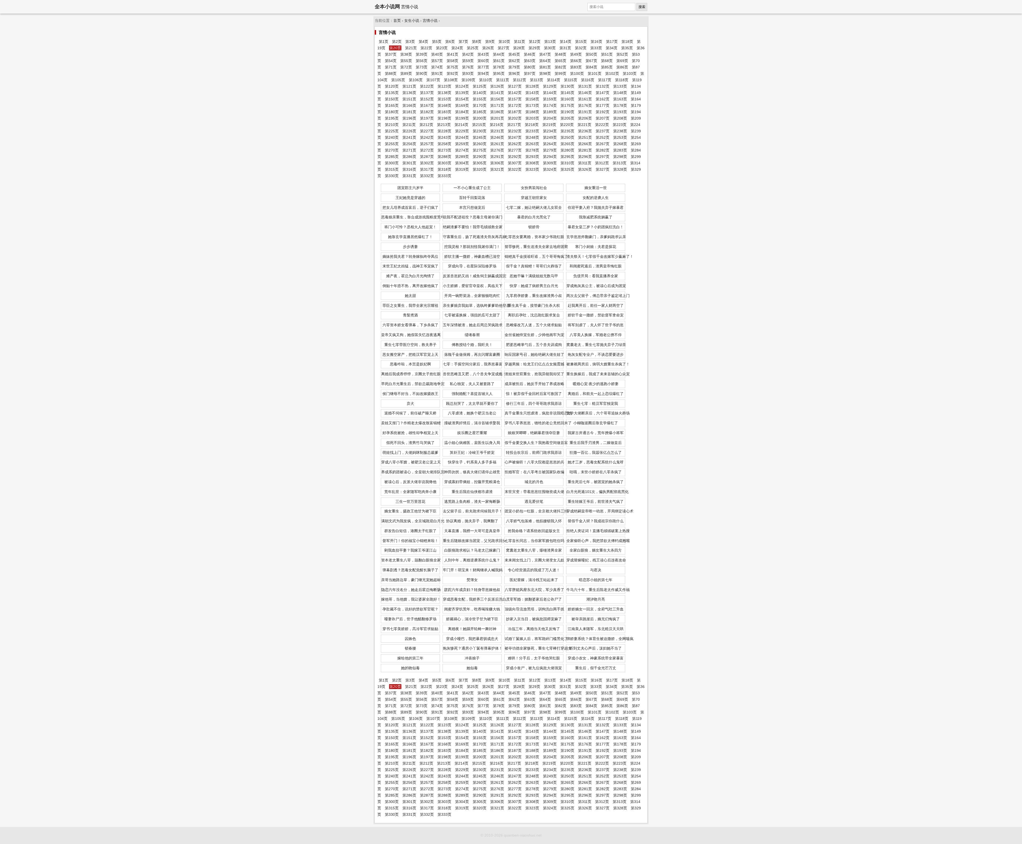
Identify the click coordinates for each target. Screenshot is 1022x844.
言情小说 (430, 21)
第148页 (620, 93)
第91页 (437, 73)
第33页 (596, 48)
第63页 (529, 61)
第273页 (444, 150)
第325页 (567, 169)
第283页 (620, 150)
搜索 (641, 7)
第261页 (497, 144)
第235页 (567, 131)
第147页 (602, 93)
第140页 (480, 93)
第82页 (560, 67)
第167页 (427, 105)
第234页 (550, 131)
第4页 (423, 41)
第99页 (560, 73)
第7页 (463, 41)
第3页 (410, 41)
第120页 (392, 86)
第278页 (532, 150)
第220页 (567, 125)
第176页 (585, 105)
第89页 (406, 73)
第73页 (421, 67)
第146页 (585, 93)
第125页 (480, 86)
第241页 (409, 137)
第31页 (565, 48)
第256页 (409, 144)
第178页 (620, 105)
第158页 (532, 99)
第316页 (409, 169)
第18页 (627, 41)
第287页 (427, 156)
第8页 (476, 41)
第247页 (515, 137)
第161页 (585, 99)
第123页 (444, 86)
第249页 (550, 137)
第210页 (392, 125)
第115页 (570, 80)
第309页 (550, 163)
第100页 (577, 73)
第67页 (591, 61)
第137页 (427, 93)
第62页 (514, 61)
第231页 (497, 131)
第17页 (612, 41)
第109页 (468, 80)
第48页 (560, 54)
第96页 (514, 73)
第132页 (602, 86)
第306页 (497, 163)
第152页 (427, 99)
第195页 (392, 118)
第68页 (607, 61)
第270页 (392, 150)
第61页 (499, 61)
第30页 (550, 48)
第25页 (473, 48)
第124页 (462, 86)
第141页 (497, 93)
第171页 (497, 105)
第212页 (426, 125)
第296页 (585, 156)
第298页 (620, 156)
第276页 (497, 150)
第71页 (391, 67)
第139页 (462, 93)
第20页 (395, 48)
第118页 (621, 80)
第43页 (483, 54)
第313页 (620, 163)
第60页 (483, 61)
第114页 (553, 80)
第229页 (462, 131)
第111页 (502, 80)
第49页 (576, 54)
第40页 (437, 54)
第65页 (560, 61)
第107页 (433, 80)
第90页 (421, 73)
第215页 (479, 125)
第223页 (620, 125)
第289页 (462, 156)
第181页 (409, 112)
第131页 (585, 86)
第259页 (462, 144)
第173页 (532, 105)
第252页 (602, 137)
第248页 (532, 137)
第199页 (462, 118)
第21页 (411, 48)
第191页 (585, 112)
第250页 (567, 137)
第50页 (591, 54)
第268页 (620, 144)
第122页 (427, 86)
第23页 (442, 48)
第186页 (497, 112)
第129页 (550, 86)
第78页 (499, 67)
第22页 (426, 48)
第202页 (515, 118)
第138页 (444, 93)
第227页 (427, 131)
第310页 (567, 163)
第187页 (515, 112)
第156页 (497, 99)
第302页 (427, 163)
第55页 (406, 61)
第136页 (409, 93)
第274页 (462, 150)
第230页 (480, 131)
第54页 (391, 61)
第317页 (427, 169)
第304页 (462, 163)
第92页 (452, 73)
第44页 (499, 54)
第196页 (409, 118)
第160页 (567, 99)
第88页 (391, 73)
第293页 (532, 156)
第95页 (499, 73)
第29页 (534, 48)
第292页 (515, 156)
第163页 (620, 99)
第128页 (532, 86)
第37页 (391, 54)
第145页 (567, 93)
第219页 (549, 125)
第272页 (427, 150)
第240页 (392, 137)
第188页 (532, 112)
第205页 (567, 118)
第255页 (392, 144)
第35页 (627, 48)
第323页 (532, 169)
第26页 (488, 48)
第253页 (620, 137)
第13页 (550, 41)
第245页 (480, 137)
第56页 (421, 61)
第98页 (545, 73)
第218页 (532, 125)
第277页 (515, 150)
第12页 (535, 41)
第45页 (514, 54)
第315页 (392, 169)
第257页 (427, 144)
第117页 (604, 80)
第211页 (409, 125)
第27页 (503, 48)
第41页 (452, 54)
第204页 (550, 118)
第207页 (602, 118)
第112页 (519, 80)
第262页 (515, 144)
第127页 (515, 86)
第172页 (515, 105)
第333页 (444, 176)
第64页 (545, 61)
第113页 (536, 80)
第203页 (532, 118)
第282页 (602, 150)
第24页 (457, 48)
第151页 (409, 99)
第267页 (602, 144)
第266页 (585, 144)
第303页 (444, 163)
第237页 (602, 131)
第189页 (550, 112)
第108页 (451, 80)
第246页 (497, 137)
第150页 (392, 99)
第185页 (480, 112)
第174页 (550, 105)
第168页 (444, 105)
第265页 (567, 144)
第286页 (409, 156)
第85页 (607, 67)
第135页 (392, 93)
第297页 (602, 156)
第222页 (602, 125)
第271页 (409, 150)
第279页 (550, 150)
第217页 (514, 125)
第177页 (602, 105)
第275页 (480, 150)
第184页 (462, 112)
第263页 (532, 144)
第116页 (587, 80)
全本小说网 (387, 6)
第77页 (483, 67)
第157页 (515, 99)
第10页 (504, 41)
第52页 (622, 54)
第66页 (576, 61)
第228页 (444, 131)
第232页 (515, 131)
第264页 (550, 144)
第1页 (383, 41)
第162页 (602, 99)
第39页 (421, 54)
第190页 (567, 112)
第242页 (427, 137)
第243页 (444, 137)
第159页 (550, 99)
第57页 (437, 61)
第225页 (392, 131)
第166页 (409, 105)
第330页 (392, 176)
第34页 (611, 48)
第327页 (602, 169)
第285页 (392, 156)
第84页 (591, 67)
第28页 (519, 48)
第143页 (532, 93)
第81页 (545, 67)
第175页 (567, 105)
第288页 (444, 156)
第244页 (462, 137)
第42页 (468, 54)
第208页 (620, 118)
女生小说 (411, 21)
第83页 (576, 67)
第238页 (620, 131)
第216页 (497, 125)
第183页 (444, 112)
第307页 (515, 163)
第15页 (581, 41)
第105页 (398, 80)
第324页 (550, 169)
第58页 (452, 61)
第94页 (483, 73)
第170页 (480, 105)
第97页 (529, 73)
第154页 (462, 99)
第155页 (480, 99)
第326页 (585, 169)
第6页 (450, 41)
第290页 (480, 156)
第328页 (620, 169)
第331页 (409, 176)
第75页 (452, 67)
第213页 (444, 125)
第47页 (545, 54)
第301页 (409, 163)
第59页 (468, 61)
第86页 (622, 67)
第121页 (409, 86)
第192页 (602, 112)
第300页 (392, 163)
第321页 (497, 169)
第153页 (444, 99)
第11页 (519, 41)
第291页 (497, 156)
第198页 (444, 118)
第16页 (596, 41)
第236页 (585, 131)
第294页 (550, 156)
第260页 (480, 144)
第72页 (406, 67)
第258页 (444, 144)
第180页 (392, 112)
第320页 (480, 169)
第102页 (612, 73)
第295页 (567, 156)
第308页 (532, 163)
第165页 (392, 105)
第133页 (620, 86)
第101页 (594, 73)
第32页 (581, 48)
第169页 (462, 105)
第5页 (437, 41)
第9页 (490, 41)
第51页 (607, 54)
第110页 (485, 80)
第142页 (515, 93)
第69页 (622, 61)
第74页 (437, 67)
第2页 (397, 41)
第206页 (585, 118)
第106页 (416, 80)
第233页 (532, 131)
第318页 (444, 169)
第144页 (550, 93)
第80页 (529, 67)
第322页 (515, 169)
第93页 (468, 73)
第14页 (565, 41)
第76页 (468, 67)
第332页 (427, 176)
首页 (397, 21)
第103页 (630, 73)
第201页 (497, 118)
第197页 (427, 118)
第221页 (584, 125)
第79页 (514, 67)
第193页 (620, 112)
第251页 (585, 137)
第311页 (584, 163)
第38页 (406, 54)
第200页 (480, 118)
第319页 (462, 169)
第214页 (461, 125)
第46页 (529, 54)
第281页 (585, 150)
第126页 (497, 86)
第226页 (409, 131)
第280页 (567, 150)
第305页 (480, 163)
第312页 (602, 163)
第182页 (427, 112)
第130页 (567, 86)
